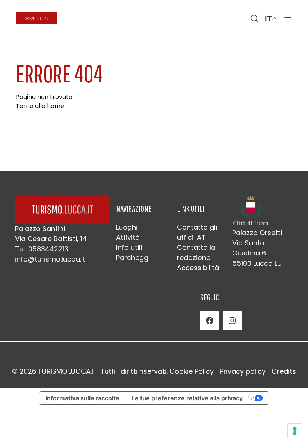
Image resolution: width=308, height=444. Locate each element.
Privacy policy (243, 371)
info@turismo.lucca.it (50, 259)
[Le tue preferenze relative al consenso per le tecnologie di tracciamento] (295, 431)
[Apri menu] (287, 18)
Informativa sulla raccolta (82, 398)
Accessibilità (198, 267)
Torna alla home (40, 106)
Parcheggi (133, 257)
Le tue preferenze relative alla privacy (187, 398)
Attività (128, 237)
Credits (284, 371)
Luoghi (126, 227)
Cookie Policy (191, 371)
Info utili (129, 247)
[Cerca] (254, 18)
